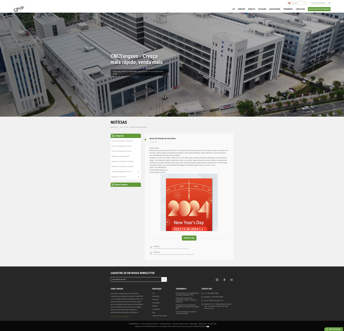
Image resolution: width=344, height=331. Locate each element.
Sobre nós (155, 296)
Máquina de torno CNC (119, 177)
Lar (233, 9)
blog (153, 312)
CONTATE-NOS (300, 9)
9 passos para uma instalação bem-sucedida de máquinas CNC (187, 294)
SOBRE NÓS (241, 9)
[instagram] (217, 280)
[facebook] (224, 280)
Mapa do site (139, 326)
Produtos (251, 9)
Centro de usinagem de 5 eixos (122, 171)
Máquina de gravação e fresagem (123, 161)
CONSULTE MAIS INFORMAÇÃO (120, 316)
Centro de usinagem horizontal (121, 146)
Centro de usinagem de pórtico (122, 151)
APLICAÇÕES (262, 9)
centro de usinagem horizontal (149, 324)
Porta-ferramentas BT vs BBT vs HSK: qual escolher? (186, 312)
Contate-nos (156, 309)
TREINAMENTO (288, 9)
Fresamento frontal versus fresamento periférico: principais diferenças (186, 300)
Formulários (156, 303)
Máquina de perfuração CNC (121, 156)
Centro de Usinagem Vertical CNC (122, 141)
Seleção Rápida (274, 9)
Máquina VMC (203, 324)
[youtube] (231, 280)
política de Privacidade (159, 316)
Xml (144, 326)
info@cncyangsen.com (216, 300)
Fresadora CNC (212, 324)
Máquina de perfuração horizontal (122, 166)
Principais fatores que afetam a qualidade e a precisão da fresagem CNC (187, 306)
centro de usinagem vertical (180, 324)
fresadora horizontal (165, 324)
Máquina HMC (193, 324)
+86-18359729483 (212, 293)
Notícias (126, 127)
